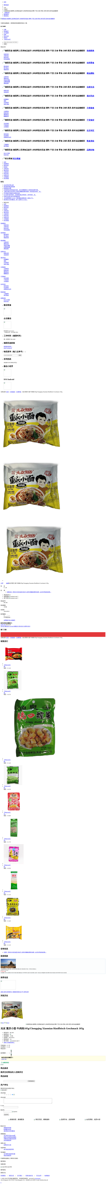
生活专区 (90, 130)
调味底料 (6, 83)
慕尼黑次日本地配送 (9, 1131)
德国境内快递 (7, 1127)
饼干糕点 (6, 68)
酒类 (5, 101)
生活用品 (6, 135)
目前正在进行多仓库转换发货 (12, 196)
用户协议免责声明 (9, 1149)
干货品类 (6, 125)
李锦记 (5, 37)
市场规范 (3, 1175)
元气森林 (6, 32)
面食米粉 (6, 113)
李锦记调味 (7, 80)
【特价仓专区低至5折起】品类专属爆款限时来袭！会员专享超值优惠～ (31, 592)
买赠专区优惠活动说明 (10, 1138)
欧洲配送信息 (7, 1129)
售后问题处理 (7, 1155)
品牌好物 (90, 150)
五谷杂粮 (6, 123)
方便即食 (6, 111)
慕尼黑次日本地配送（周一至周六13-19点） (16, 199)
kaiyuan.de (37, 1178)
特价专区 (6, 155)
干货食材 (90, 120)
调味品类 (6, 78)
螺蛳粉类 (6, 116)
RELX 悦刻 (7, 153)
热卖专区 (6, 54)
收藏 (6, 1062)
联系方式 (11, 1175)
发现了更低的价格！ (9, 1042)
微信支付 (7, 626)
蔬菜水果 (6, 90)
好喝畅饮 (6, 99)
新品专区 (6, 57)
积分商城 (16, 159)
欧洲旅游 (47, 1175)
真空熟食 (6, 146)
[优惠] (5, 952)
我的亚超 (6, 5)
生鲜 (5, 34)
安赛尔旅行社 (29, 1175)
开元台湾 (38, 1175)
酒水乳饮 (90, 96)
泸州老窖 (6, 102)
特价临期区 (7, 59)
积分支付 (21, 626)
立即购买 (6, 620)
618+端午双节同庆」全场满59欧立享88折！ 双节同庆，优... (20, 194)
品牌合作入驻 (7, 1144)
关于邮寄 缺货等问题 (9, 1153)
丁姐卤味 (6, 144)
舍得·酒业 (6, 104)
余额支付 (16, 626)
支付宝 (3, 626)
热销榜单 (90, 51)
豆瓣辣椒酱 (7, 81)
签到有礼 (6, 15)
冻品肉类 (6, 92)
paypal (12, 626)
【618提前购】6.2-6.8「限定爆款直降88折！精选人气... (19, 198)
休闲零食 (90, 63)
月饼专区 (6, 55)
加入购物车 (12, 620)
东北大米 (6, 36)
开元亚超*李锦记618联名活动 (12, 193)
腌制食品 (6, 114)
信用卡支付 (27, 626)
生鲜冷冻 (90, 87)
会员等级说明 (7, 1140)
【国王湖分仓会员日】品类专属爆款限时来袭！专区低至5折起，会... (22, 191)
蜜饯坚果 (6, 69)
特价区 (5, 167)
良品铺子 (6, 31)
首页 (5, 2)
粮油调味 (90, 73)
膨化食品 (6, 66)
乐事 (5, 29)
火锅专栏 (6, 76)
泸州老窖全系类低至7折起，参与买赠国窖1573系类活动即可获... (21, 190)
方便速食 (90, 108)
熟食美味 (90, 141)
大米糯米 (6, 126)
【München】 (7, 39)
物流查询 (6, 14)
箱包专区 (6, 134)
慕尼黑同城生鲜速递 (9, 186)
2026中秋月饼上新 (9, 185)
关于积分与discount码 (9, 1135)
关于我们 (19, 1175)
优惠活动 (7, 12)
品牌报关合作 (7, 137)
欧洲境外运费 (7, 188)
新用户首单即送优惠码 (10, 1137)
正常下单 (3, 624)
